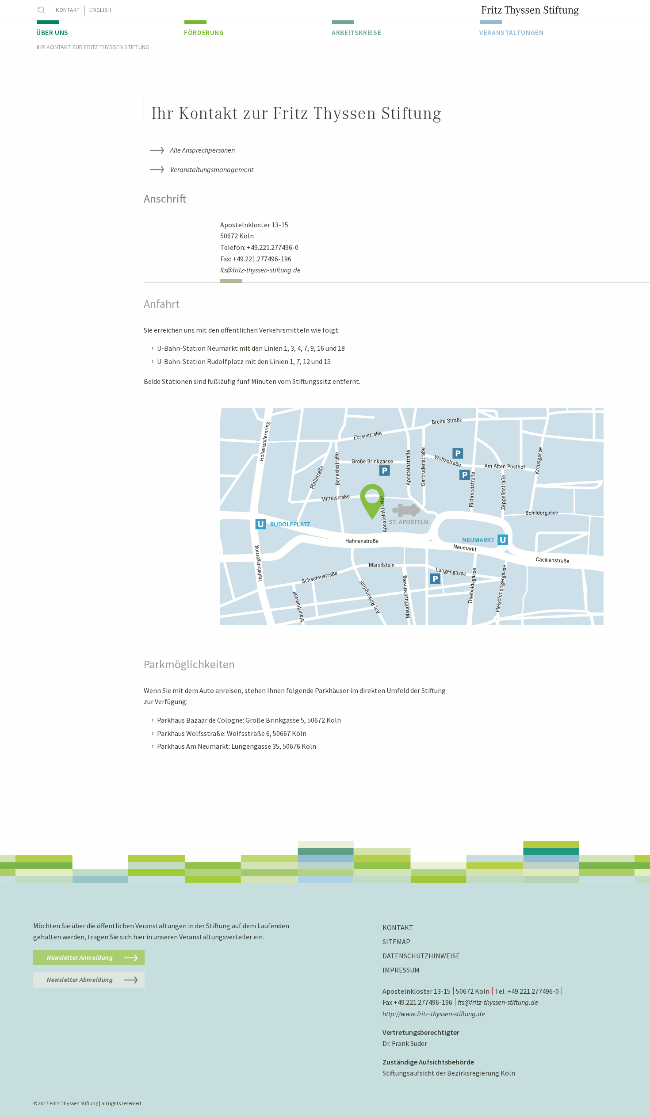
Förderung (204, 32)
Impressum (401, 969)
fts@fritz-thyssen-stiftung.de (260, 269)
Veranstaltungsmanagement (211, 169)
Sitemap (396, 941)
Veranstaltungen (511, 32)
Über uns (52, 32)
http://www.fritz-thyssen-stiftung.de (433, 1013)
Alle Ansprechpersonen (202, 149)
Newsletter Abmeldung (80, 980)
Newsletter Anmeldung (80, 957)
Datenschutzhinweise (421, 955)
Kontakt (68, 10)
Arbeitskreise (356, 32)
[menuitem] (103, 30)
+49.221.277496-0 (272, 247)
